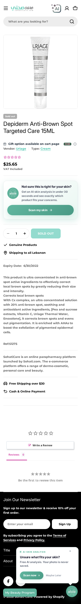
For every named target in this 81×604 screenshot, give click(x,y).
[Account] (66, 8)
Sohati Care (23, 597)
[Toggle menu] (5, 8)
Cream (45, 148)
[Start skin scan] (72, 592)
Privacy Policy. (34, 540)
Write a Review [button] (42, 445)
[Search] (71, 21)
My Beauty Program (20, 592)
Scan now (29, 575)
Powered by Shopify (49, 597)
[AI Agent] (56, 8)
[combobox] (40, 21)
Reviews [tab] (14, 454)
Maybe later (53, 575)
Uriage (21, 148)
